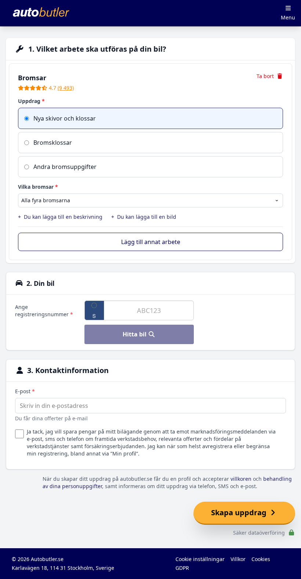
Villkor (238, 559)
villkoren (241, 478)
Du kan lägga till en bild (143, 216)
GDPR (182, 567)
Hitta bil (135, 334)
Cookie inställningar (200, 559)
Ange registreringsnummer (44, 310)
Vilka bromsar (38, 186)
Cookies (260, 559)
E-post (25, 391)
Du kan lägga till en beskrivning (60, 216)
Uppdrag (31, 100)
